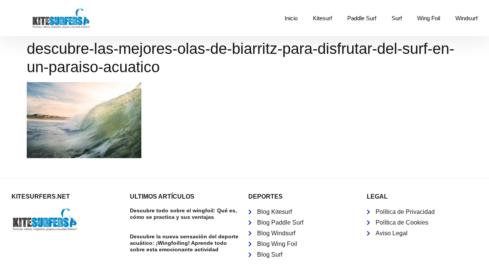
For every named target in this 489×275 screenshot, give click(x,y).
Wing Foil (428, 18)
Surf (397, 18)
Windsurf (466, 18)
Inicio (291, 18)
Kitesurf (322, 18)
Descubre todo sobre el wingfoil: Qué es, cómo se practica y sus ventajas (183, 213)
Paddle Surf (361, 18)
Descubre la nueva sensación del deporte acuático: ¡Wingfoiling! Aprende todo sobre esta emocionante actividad (184, 242)
